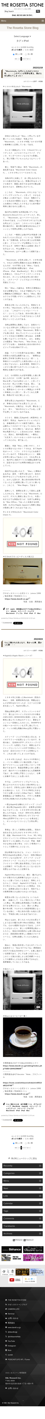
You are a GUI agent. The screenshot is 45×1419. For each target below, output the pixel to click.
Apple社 (25, 1106)
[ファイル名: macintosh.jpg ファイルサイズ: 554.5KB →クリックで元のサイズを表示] (22, 109)
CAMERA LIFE (13, 1309)
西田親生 (11, 1323)
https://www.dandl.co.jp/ (17, 599)
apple (12, 609)
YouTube (11, 1341)
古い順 (30, 54)
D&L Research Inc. (13, 1378)
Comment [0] (7, 623)
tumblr (10, 1355)
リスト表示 (29, 50)
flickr (10, 1350)
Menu (3, 21)
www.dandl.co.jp (14, 1327)
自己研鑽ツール (26, 1104)
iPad (31, 613)
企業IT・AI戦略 (38, 81)
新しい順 (19, 54)
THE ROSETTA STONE (17, 1300)
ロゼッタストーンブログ (17, 1305)
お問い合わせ (13, 1318)
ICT (7, 609)
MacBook (16, 1106)
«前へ (16, 59)
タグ (18, 40)
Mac (39, 613)
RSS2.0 (18, 1240)
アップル (19, 613)
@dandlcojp (12, 1332)
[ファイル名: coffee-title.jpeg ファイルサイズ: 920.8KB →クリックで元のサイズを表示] (22, 1037)
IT (35, 613)
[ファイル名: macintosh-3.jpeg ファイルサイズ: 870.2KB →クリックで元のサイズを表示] (22, 571)
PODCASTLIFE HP (15, 1359)
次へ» (28, 59)
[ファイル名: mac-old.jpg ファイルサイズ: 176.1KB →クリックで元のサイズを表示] (22, 990)
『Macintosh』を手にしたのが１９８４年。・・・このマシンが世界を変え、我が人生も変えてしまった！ (23, 73)
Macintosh (10, 613)
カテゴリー (27, 81)
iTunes (27, 1359)
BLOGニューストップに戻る (24, 1158)
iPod (26, 613)
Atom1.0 (29, 1240)
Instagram (12, 1346)
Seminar (11, 1314)
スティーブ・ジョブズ (26, 611)
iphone (13, 611)
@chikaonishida (14, 1337)
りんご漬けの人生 (12, 1104)
